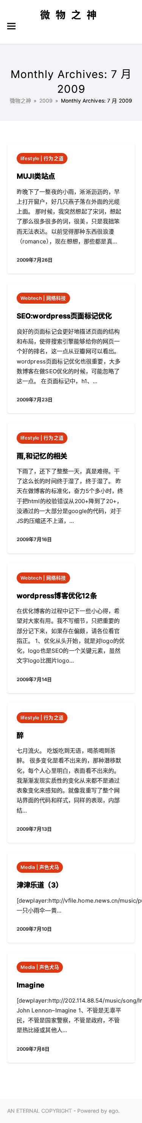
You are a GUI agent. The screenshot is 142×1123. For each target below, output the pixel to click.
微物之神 (71, 15)
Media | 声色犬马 (39, 867)
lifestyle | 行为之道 (42, 158)
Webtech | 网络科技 (43, 298)
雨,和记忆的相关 (42, 456)
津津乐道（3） (39, 885)
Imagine (30, 985)
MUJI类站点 (36, 176)
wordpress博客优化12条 (57, 595)
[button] (11, 26)
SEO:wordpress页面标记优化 (64, 316)
